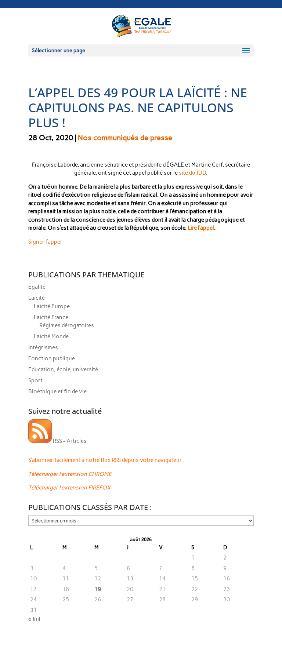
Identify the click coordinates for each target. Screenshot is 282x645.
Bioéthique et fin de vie (57, 391)
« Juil (34, 619)
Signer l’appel (45, 241)
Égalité (37, 287)
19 (97, 589)
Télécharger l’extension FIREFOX (69, 487)
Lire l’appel (201, 228)
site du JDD (192, 173)
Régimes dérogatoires (66, 325)
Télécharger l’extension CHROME (70, 474)
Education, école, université (63, 369)
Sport (35, 380)
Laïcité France (51, 317)
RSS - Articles (69, 441)
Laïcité (36, 298)
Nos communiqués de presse (125, 137)
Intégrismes (43, 347)
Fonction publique (51, 358)
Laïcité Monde (51, 336)
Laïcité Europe (52, 306)
